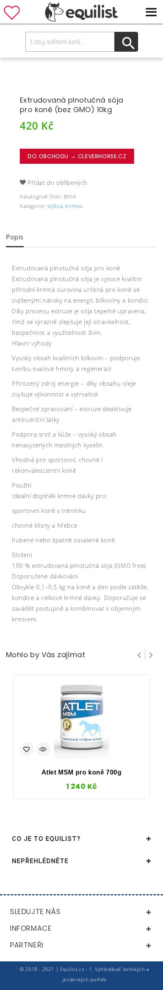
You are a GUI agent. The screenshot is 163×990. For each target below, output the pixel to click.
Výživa (55, 206)
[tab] (15, 237)
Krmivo (74, 206)
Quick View (43, 750)
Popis (15, 237)
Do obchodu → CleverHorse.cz (77, 156)
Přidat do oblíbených (57, 182)
